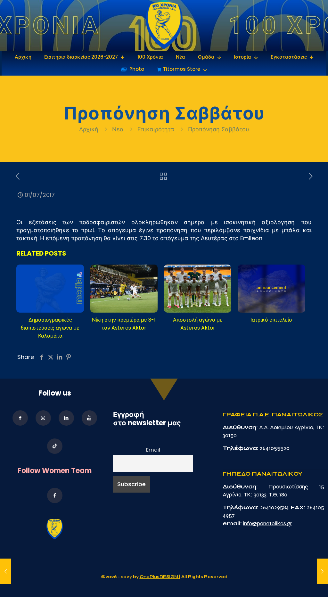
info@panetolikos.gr (267, 523)
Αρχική (89, 129)
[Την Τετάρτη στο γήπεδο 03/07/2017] (322, 571)
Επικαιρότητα (155, 129)
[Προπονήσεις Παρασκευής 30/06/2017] (5, 571)
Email (153, 450)
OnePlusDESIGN (159, 576)
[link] (164, 25)
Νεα (118, 129)
